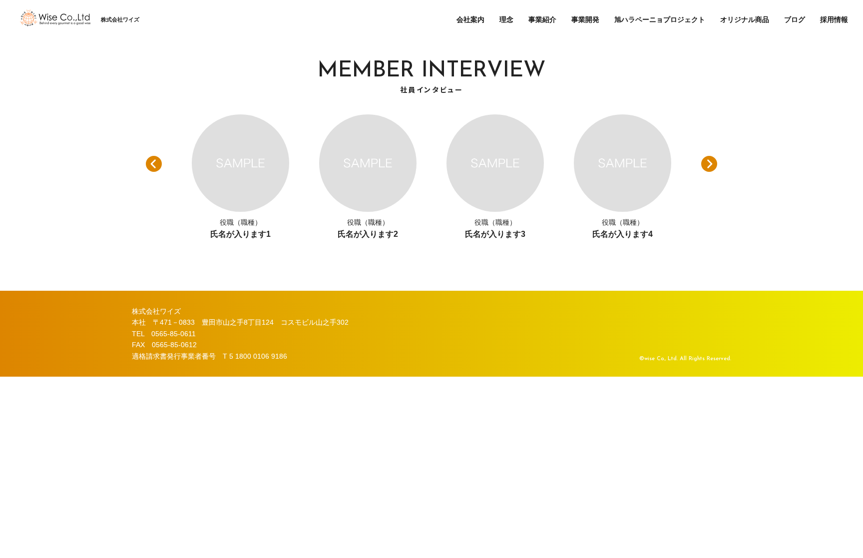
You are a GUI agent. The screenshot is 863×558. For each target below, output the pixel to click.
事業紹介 (542, 19)
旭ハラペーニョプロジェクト (659, 19)
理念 (506, 19)
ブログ (794, 19)
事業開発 (585, 19)
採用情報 (834, 19)
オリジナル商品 (744, 19)
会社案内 (470, 19)
